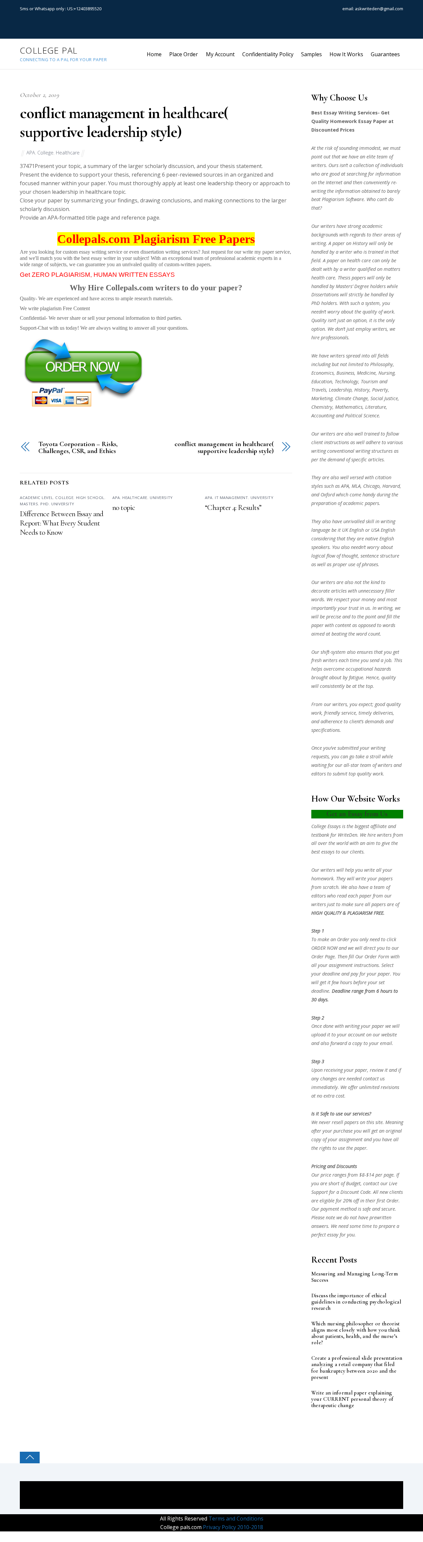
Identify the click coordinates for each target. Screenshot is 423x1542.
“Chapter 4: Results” (233, 507)
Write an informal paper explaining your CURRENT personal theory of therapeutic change (352, 1399)
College (45, 152)
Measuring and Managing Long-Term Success (354, 1277)
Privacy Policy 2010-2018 (232, 1527)
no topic (123, 507)
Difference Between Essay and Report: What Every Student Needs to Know (61, 523)
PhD (44, 503)
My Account (220, 54)
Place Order (183, 54)
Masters (29, 503)
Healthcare (68, 152)
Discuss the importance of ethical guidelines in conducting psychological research (356, 1302)
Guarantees (385, 54)
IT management (231, 497)
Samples (311, 54)
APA (30, 152)
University (62, 503)
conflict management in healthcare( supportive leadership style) (124, 123)
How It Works (346, 54)
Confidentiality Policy (267, 54)
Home (154, 54)
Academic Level (36, 497)
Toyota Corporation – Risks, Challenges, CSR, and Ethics (78, 448)
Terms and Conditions (235, 1518)
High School (90, 497)
